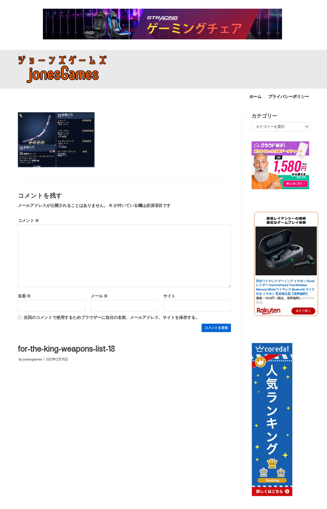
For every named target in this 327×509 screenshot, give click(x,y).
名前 (24, 296)
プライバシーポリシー (288, 96)
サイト (169, 296)
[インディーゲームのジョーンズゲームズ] (62, 69)
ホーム (255, 96)
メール (99, 296)
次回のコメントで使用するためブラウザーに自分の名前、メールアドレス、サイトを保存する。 (112, 317)
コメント (28, 220)
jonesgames (32, 359)
